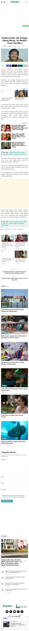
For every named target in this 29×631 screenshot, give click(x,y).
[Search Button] (4, 2)
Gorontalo (5, 332)
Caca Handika (7, 229)
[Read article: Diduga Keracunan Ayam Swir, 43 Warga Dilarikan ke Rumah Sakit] (14, 351)
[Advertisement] (14, 20)
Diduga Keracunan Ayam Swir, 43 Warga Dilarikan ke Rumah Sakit (12, 363)
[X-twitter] (10, 611)
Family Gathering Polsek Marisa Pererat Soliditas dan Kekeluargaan (12, 310)
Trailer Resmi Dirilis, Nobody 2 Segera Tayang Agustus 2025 (14, 389)
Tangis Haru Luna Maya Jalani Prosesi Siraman (12, 416)
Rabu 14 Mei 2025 (4, 392)
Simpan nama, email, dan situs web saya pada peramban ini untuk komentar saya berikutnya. (13, 496)
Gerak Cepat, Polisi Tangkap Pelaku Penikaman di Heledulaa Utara (16, 589)
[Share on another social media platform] (25, 66)
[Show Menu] (1, 2)
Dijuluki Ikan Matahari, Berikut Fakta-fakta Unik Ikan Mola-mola (13, 442)
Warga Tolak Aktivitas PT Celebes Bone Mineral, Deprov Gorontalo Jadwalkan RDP (15, 571)
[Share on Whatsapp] (20, 66)
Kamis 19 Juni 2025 (5, 339)
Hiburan (4, 306)
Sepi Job (14, 229)
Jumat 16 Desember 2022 (18, 46)
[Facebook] (7, 611)
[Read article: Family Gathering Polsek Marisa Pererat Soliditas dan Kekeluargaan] (14, 298)
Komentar (4, 459)
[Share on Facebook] (8, 66)
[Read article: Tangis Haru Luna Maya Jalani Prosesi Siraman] (14, 404)
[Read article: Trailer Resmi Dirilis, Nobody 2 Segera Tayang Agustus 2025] (14, 377)
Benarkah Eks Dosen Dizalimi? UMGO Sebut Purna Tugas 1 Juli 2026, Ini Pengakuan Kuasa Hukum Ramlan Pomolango (11, 562)
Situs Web (3, 489)
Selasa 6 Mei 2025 (4, 418)
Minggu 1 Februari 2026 (6, 313)
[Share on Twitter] (14, 66)
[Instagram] (18, 611)
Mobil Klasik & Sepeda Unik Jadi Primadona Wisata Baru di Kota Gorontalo (13, 337)
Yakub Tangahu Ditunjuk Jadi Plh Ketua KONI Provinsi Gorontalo (15, 577)
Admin (9, 46)
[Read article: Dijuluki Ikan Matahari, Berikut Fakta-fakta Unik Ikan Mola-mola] (14, 430)
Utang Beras (20, 229)
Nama (2, 477)
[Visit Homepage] (15, 2)
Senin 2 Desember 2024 (6, 445)
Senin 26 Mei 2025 (4, 366)
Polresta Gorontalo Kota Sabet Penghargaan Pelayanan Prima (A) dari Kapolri (14, 583)
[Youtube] (14, 611)
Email (2, 483)
